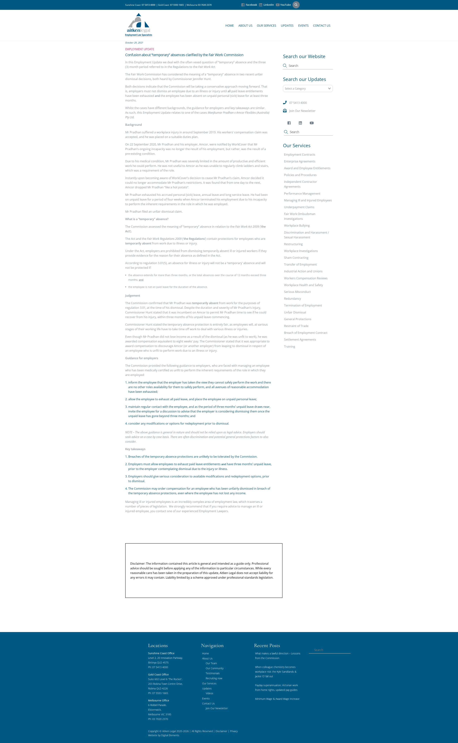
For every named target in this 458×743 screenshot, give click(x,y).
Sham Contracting (296, 258)
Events (303, 26)
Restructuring (293, 244)
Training (289, 346)
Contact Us (321, 26)
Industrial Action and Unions (303, 271)
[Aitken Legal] (138, 35)
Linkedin (268, 4)
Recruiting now (214, 678)
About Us (245, 26)
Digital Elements (170, 735)
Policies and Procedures (300, 175)
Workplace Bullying (297, 225)
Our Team (211, 663)
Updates (287, 26)
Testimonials (213, 673)
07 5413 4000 (149, 4)
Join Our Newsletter (302, 111)
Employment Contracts (299, 154)
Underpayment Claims (299, 207)
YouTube (285, 4)
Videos (209, 693)
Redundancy (292, 299)
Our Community (214, 668)
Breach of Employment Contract (305, 333)
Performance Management (302, 193)
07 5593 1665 (177, 4)
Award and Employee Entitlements (307, 168)
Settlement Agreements (300, 339)
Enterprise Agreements (299, 161)
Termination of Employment (303, 305)
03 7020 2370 (205, 4)
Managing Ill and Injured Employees (308, 200)
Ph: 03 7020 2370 (158, 719)
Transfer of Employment (300, 264)
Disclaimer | (222, 731)
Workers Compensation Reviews (306, 278)
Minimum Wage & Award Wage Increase (277, 698)
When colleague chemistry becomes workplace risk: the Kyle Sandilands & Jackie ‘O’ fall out (275, 671)
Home (229, 26)
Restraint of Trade (296, 326)
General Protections (297, 319)
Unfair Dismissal (295, 312)
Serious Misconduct (297, 292)
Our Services (266, 26)
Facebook (251, 4)
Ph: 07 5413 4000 (158, 667)
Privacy (233, 731)
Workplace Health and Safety (303, 285)
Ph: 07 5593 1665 (158, 693)
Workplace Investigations (301, 251)
